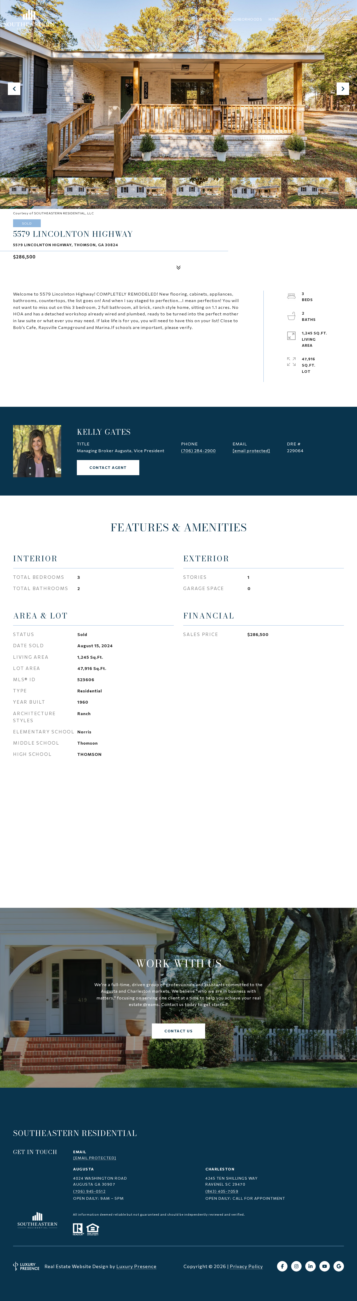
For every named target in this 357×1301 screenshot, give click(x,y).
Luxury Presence (136, 1266)
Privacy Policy (246, 1266)
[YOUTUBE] (324, 1266)
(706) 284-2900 (198, 450)
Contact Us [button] (178, 1031)
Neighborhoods (244, 19)
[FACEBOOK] (282, 1266)
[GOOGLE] (338, 1266)
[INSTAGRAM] (296, 1266)
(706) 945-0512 (89, 1191)
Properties (174, 19)
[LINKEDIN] (310, 1266)
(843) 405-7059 (221, 1191)
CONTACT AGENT (108, 467)
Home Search (207, 19)
